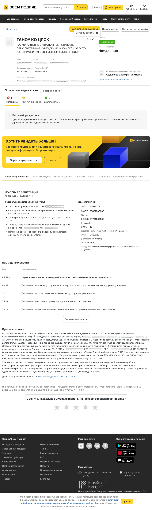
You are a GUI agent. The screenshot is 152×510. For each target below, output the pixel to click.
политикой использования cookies (76, 503)
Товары (6, 479)
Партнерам (46, 474)
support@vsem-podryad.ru (132, 474)
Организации (9, 470)
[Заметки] (87, 39)
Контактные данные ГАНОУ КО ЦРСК (57, 376)
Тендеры (6, 453)
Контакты (45, 479)
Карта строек (9, 461)
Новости (44, 466)
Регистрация (115, 7)
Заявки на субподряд (13, 457)
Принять (127, 501)
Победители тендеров (13, 444)
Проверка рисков (51, 90)
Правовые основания (51, 470)
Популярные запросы (51, 461)
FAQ (42, 457)
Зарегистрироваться (23, 160)
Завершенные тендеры (14, 448)
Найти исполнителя (50, 444)
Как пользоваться (49, 453)
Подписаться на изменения (84, 29)
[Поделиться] (92, 39)
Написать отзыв (110, 29)
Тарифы (44, 448)
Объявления (8, 474)
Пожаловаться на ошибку (135, 29)
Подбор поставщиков (13, 466)
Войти (97, 7)
